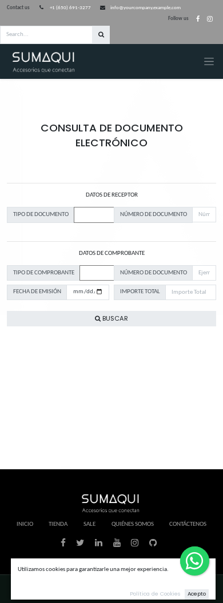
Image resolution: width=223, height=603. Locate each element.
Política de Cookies (155, 593)
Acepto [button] (197, 593)
